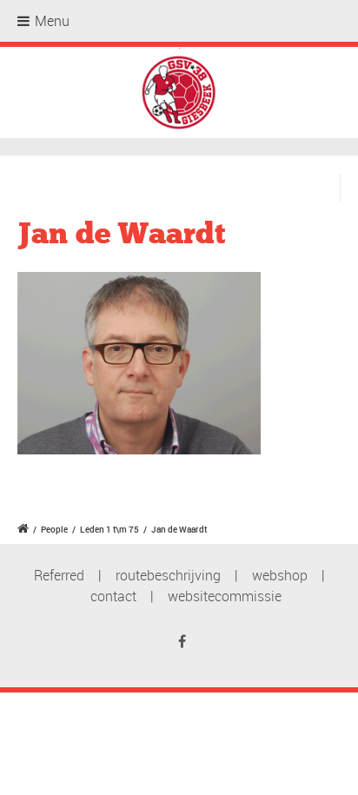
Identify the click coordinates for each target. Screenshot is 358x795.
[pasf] (139, 369)
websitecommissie (225, 596)
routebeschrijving (168, 575)
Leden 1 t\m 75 (109, 529)
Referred (59, 575)
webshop (280, 575)
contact (113, 596)
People (54, 529)
